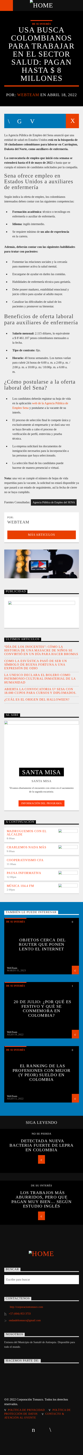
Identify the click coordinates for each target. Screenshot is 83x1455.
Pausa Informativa (24, 873)
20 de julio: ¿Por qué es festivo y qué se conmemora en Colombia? (42, 1008)
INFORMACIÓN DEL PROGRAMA (41, 803)
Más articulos (41, 534)
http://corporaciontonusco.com (26, 1307)
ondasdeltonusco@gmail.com (25, 1320)
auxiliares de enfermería (47, 322)
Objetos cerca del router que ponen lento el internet (42, 944)
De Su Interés (41, 23)
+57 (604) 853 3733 (20, 1313)
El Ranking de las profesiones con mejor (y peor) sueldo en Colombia (41, 1072)
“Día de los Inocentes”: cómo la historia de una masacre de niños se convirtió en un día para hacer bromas (41, 650)
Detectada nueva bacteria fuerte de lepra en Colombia (41, 1145)
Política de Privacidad (26, 1409)
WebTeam (28, 94)
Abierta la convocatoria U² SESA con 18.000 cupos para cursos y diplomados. (40, 690)
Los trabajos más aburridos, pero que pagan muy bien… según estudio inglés (41, 1199)
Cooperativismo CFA (25, 860)
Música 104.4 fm (20, 885)
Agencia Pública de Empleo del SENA (54, 502)
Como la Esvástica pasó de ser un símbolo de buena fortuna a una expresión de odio (35, 664)
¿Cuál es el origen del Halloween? (36, 699)
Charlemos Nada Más (26, 847)
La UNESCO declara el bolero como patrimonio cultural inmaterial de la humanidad (40, 678)
